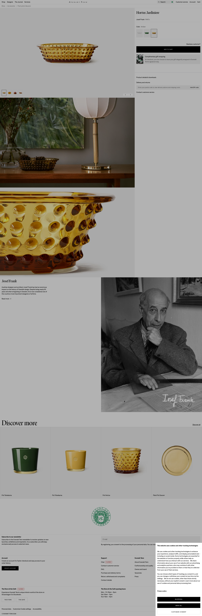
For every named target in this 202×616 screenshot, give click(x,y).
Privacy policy (162, 591)
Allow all (179, 599)
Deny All (178, 605)
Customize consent (178, 612)
